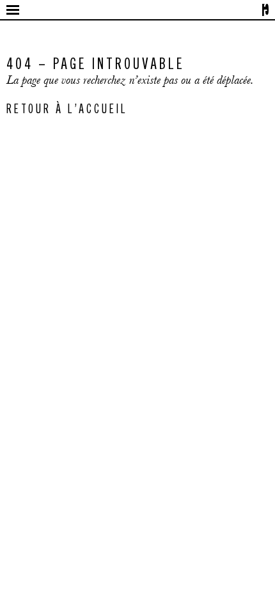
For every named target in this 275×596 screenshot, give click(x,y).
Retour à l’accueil (67, 108)
